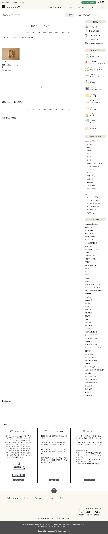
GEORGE (88, 246)
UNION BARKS (90, 357)
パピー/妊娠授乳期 (93, 166)
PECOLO (88, 351)
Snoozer (88, 322)
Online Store (56, 7)
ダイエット (90, 169)
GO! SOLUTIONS (91, 243)
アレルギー (90, 144)
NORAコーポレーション (93, 284)
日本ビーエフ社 (90, 259)
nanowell (88, 300)
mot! (87, 275)
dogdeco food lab (91, 224)
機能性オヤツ (91, 213)
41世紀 (87, 364)
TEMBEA (88, 319)
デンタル (90, 157)
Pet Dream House (91, 360)
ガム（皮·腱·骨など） (94, 207)
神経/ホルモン (91, 176)
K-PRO (87, 306)
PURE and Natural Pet (93, 291)
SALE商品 (88, 395)
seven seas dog (91, 310)
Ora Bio (88, 297)
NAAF (87, 271)
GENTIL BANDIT (91, 332)
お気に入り (86, 15)
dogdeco (88, 227)
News (69, 7)
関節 (88, 147)
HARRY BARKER (91, 335)
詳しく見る (18, 480)
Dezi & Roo (89, 386)
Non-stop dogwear (92, 249)
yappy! (87, 278)
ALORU (87, 281)
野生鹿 (87, 262)
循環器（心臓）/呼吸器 (94, 163)
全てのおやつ (12, 37)
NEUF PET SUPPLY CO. (93, 348)
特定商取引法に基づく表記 (45, 518)
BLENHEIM (89, 313)
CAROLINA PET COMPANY (94, 370)
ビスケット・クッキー (26, 37)
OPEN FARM (89, 240)
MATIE (87, 316)
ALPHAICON (89, 252)
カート (101, 15)
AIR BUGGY (89, 329)
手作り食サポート (93, 189)
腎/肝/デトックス (92, 154)
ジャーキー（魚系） (93, 200)
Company (81, 7)
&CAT (87, 392)
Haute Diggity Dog (92, 367)
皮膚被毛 (90, 179)
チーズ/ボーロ (91, 210)
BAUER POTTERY (91, 345)
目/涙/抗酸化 (91, 185)
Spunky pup (89, 373)
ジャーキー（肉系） (93, 197)
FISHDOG (88, 268)
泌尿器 (89, 150)
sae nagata (89, 354)
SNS (101, 7)
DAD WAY (88, 389)
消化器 (89, 160)
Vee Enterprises (91, 383)
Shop (92, 7)
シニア (89, 173)
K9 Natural (89, 230)
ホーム (4, 37)
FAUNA (87, 303)
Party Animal (90, 237)
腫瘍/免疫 (90, 182)
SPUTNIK (88, 325)
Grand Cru (89, 233)
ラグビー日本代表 (91, 379)
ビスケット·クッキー (93, 203)
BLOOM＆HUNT (91, 265)
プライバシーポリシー (63, 518)
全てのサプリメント (92, 141)
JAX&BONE (89, 341)
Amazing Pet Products (93, 338)
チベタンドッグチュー (92, 287)
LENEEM (88, 294)
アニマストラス (90, 256)
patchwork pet (90, 376)
